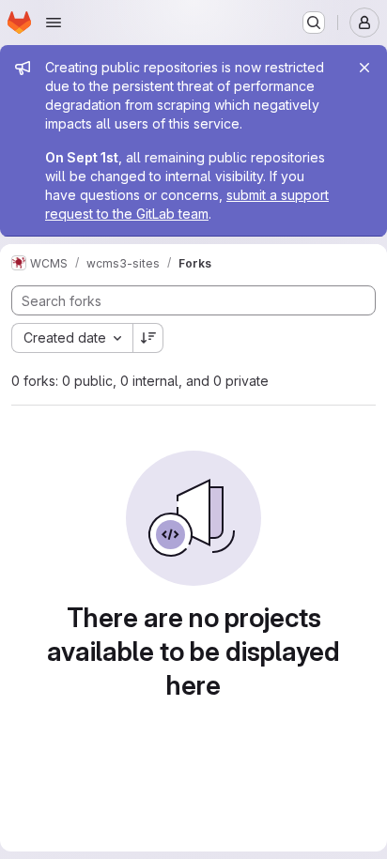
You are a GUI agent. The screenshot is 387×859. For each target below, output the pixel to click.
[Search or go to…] (313, 22)
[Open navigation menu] (54, 23)
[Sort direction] (148, 338)
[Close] (364, 67)
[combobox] (71, 338)
